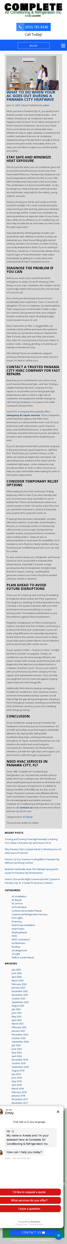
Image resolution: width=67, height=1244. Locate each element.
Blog (33, 45)
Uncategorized (19, 950)
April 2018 (17, 1084)
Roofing (16, 946)
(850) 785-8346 (36, 27)
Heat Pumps (18, 928)
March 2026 (18, 980)
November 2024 (20, 1034)
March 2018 (18, 1088)
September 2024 (20, 1041)
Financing (16, 921)
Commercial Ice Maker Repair (27, 910)
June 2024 (17, 1048)
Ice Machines (18, 943)
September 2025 (20, 1002)
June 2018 (17, 1077)
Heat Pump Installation (23, 925)
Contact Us (32, 1232)
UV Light (16, 953)
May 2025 (16, 1016)
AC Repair (28, 816)
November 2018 (20, 1059)
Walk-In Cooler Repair (23, 957)
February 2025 (19, 1027)
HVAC (14, 935)
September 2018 (20, 1066)
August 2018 (18, 1070)
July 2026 (16, 969)
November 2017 (20, 1102)
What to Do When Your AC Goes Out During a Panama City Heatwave (31, 95)
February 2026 (19, 984)
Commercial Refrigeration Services (30, 914)
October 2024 (18, 1038)
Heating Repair (19, 932)
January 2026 (18, 987)
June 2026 (17, 973)
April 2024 (17, 1056)
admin (46, 105)
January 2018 (18, 1095)
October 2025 (18, 998)
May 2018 (16, 1081)
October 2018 (18, 1063)
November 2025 (20, 994)
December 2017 (20, 1099)
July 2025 (16, 1009)
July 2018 (16, 1074)
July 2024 (16, 1045)
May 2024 (16, 1052)
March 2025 (18, 1023)
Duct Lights (17, 917)
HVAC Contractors (21, 939)
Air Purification (19, 907)
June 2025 (17, 1012)
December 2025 (20, 991)
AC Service (17, 903)
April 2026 (17, 976)
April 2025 (17, 1020)
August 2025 (18, 1005)
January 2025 (18, 1030)
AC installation (19, 896)
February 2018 (19, 1092)
